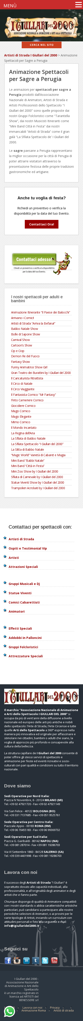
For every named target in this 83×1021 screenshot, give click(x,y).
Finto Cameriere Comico (27, 400)
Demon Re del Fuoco (25, 356)
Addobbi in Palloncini (25, 638)
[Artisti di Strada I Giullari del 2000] (41, 39)
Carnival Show (20, 340)
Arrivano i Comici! (22, 318)
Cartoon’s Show (21, 345)
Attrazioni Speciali (23, 567)
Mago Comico (20, 411)
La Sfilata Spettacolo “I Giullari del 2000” (37, 444)
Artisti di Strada (21, 539)
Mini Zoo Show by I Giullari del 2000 (34, 471)
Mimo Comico (20, 422)
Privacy (55, 1007)
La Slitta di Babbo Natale (27, 449)
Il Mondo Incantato (24, 427)
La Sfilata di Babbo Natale (28, 438)
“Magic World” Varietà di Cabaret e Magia (38, 455)
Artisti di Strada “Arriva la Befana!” (33, 323)
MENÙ (10, 6)
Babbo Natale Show (24, 329)
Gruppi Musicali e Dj (24, 584)
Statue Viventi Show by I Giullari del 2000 (37, 482)
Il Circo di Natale (22, 383)
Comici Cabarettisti (24, 602)
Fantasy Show (20, 362)
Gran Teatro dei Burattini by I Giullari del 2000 (41, 373)
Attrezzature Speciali (26, 656)
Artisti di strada (64, 1010)
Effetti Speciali (20, 628)
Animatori (17, 611)
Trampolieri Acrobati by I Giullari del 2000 (38, 488)
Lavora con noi (32, 1007)
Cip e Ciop (17, 351)
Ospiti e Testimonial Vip (28, 548)
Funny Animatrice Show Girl (29, 367)
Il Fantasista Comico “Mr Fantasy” (33, 394)
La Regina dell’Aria (23, 433)
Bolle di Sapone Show (25, 334)
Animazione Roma (33, 1010)
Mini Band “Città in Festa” (27, 466)
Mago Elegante (21, 416)
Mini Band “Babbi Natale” (27, 460)
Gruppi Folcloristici (23, 647)
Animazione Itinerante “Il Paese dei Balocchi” (40, 312)
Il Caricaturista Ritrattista (27, 378)
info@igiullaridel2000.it (21, 926)
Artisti (14, 558)
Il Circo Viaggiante (23, 389)
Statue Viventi (20, 593)
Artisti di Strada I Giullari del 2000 (30, 55)
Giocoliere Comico (23, 406)
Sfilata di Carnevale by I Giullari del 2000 (37, 477)
